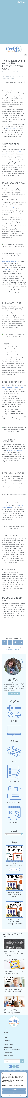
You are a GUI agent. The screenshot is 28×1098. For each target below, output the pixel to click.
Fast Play (11, 207)
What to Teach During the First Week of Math (13, 972)
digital (14, 741)
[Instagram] (14, 1066)
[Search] (22, 834)
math (14, 721)
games (14, 761)
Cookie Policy (9, 1055)
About (6, 1032)
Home (6, 1029)
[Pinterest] (17, 1066)
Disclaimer (8, 1047)
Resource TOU (9, 1052)
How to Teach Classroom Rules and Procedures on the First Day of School (13, 1011)
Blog (5, 1035)
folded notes (14, 802)
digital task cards (12, 128)
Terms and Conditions (12, 1050)
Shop (6, 1037)
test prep (14, 781)
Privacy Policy (9, 1044)
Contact (7, 1040)
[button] (25, 55)
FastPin (5, 222)
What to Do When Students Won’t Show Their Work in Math (14, 991)
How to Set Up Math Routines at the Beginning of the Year (13, 953)
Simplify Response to (14, 450)
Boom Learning (9, 269)
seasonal (14, 822)
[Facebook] (10, 1066)
